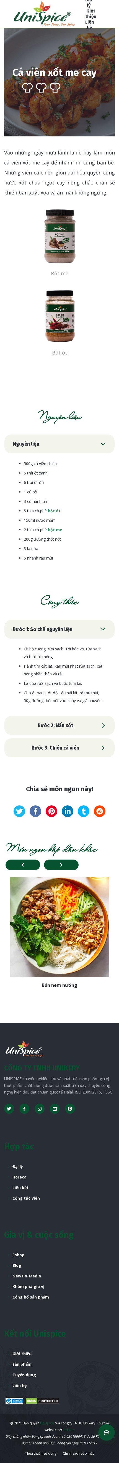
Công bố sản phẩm (30, 1297)
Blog (16, 1265)
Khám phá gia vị (28, 1286)
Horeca (19, 1177)
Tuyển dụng (24, 1374)
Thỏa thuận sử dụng (40, 1453)
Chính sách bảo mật (78, 1453)
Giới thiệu (22, 1353)
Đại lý (17, 1166)
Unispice (46, 1423)
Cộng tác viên (26, 1198)
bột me (55, 529)
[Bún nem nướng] (59, 927)
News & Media (26, 1276)
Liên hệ (19, 1385)
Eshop (18, 1254)
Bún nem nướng (59, 985)
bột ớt (54, 510)
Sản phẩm (22, 1364)
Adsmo (69, 1429)
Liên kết (20, 1187)
